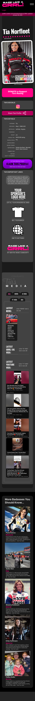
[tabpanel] (17, 392)
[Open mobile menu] (32, 4)
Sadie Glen (10, 569)
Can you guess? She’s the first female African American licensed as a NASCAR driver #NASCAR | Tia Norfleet (17, 411)
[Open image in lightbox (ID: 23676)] (17, 61)
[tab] (9, 294)
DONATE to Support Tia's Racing (17, 92)
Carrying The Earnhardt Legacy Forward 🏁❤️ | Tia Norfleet (16, 433)
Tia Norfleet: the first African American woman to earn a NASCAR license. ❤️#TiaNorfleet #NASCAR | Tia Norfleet (17, 472)
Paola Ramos (11, 533)
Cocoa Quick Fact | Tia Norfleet (16, 452)
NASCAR (6, 38)
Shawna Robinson (12, 605)
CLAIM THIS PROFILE (17, 164)
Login (4, 10)
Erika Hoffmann (12, 641)
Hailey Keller (10, 677)
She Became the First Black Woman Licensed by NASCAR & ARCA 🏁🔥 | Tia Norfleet (16, 387)
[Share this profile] (24, 113)
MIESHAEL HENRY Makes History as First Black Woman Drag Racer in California (11, 331)
